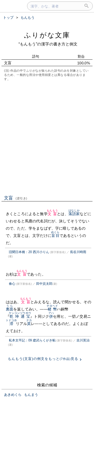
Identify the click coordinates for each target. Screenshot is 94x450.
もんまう (31, 395)
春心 (12, 284)
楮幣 (52, 309)
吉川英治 (82, 340)
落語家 (74, 214)
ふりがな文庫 (47, 35)
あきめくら (13, 395)
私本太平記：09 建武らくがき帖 (32, 340)
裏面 (9, 309)
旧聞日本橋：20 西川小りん (29, 252)
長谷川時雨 (78, 252)
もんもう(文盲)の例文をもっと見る (43, 359)
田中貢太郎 (44, 284)
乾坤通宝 (20, 316)
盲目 (55, 235)
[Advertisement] (47, 137)
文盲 (15, 197)
